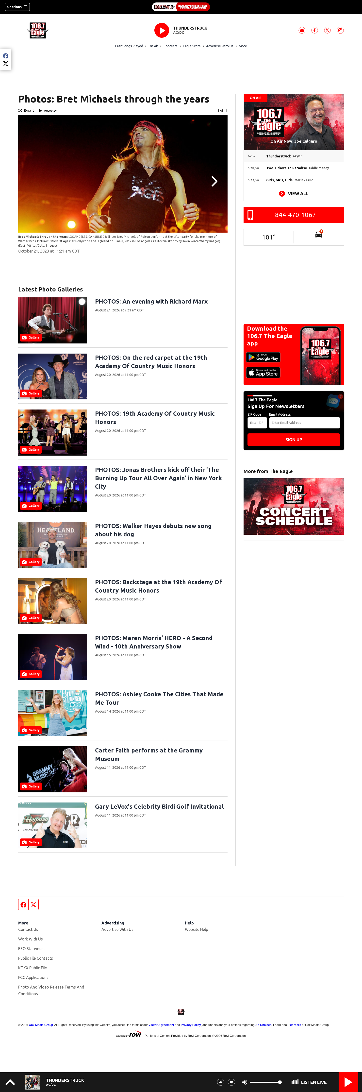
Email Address (280, 414)
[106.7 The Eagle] (181, 7)
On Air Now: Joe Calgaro (293, 141)
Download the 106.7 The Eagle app (269, 336)
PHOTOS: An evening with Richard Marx (151, 301)
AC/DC (178, 32)
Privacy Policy (191, 1025)
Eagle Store (192, 46)
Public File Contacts (35, 958)
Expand (29, 110)
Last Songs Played (129, 46)
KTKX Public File (32, 968)
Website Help (196, 929)
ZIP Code (254, 414)
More (243, 46)
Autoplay (50, 110)
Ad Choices (263, 1025)
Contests (171, 46)
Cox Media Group (41, 1025)
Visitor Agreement (161, 1025)
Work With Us (30, 939)
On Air (153, 46)
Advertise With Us (219, 46)
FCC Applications (33, 977)
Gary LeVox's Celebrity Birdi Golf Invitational (159, 806)
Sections (14, 7)
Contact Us (28, 929)
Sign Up (293, 439)
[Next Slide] (214, 181)
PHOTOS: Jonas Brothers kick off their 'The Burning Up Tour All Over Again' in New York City (158, 478)
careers (295, 1025)
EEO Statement (31, 948)
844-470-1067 (295, 214)
